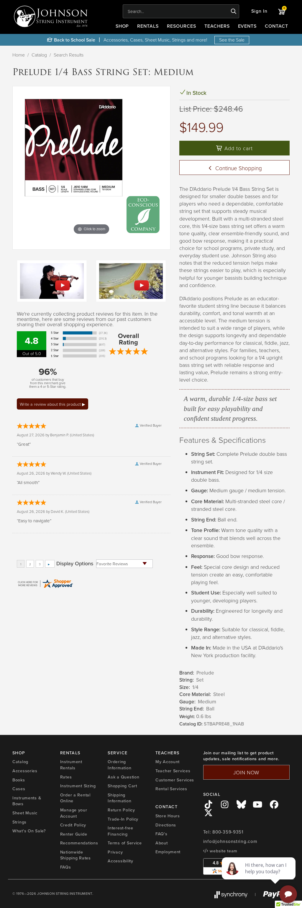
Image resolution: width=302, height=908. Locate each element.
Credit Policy (73, 825)
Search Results (68, 55)
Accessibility (120, 861)
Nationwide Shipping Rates (75, 855)
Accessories (24, 771)
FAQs (65, 867)
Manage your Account (73, 813)
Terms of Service (125, 843)
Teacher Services (173, 771)
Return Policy (121, 810)
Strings (19, 822)
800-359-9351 (227, 832)
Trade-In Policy (123, 819)
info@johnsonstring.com (230, 841)
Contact (276, 26)
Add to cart (238, 148)
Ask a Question (123, 777)
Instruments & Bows (26, 801)
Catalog (39, 55)
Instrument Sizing (78, 786)
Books (18, 780)
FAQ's (161, 834)
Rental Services (171, 789)
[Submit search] (233, 11)
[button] (259, 11)
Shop (122, 26)
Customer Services (174, 780)
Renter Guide (73, 834)
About (161, 843)
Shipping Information (119, 798)
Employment (167, 852)
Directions (165, 825)
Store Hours (167, 816)
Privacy (115, 852)
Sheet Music (24, 813)
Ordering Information (119, 764)
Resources (181, 26)
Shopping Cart (122, 786)
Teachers (217, 26)
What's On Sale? (29, 831)
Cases (18, 789)
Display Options (74, 563)
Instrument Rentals (71, 764)
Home (18, 55)
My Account (167, 761)
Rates (66, 777)
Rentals (148, 26)
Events (247, 26)
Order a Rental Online (75, 798)
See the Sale (231, 40)
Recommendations (79, 843)
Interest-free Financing (120, 831)
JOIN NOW (246, 772)
